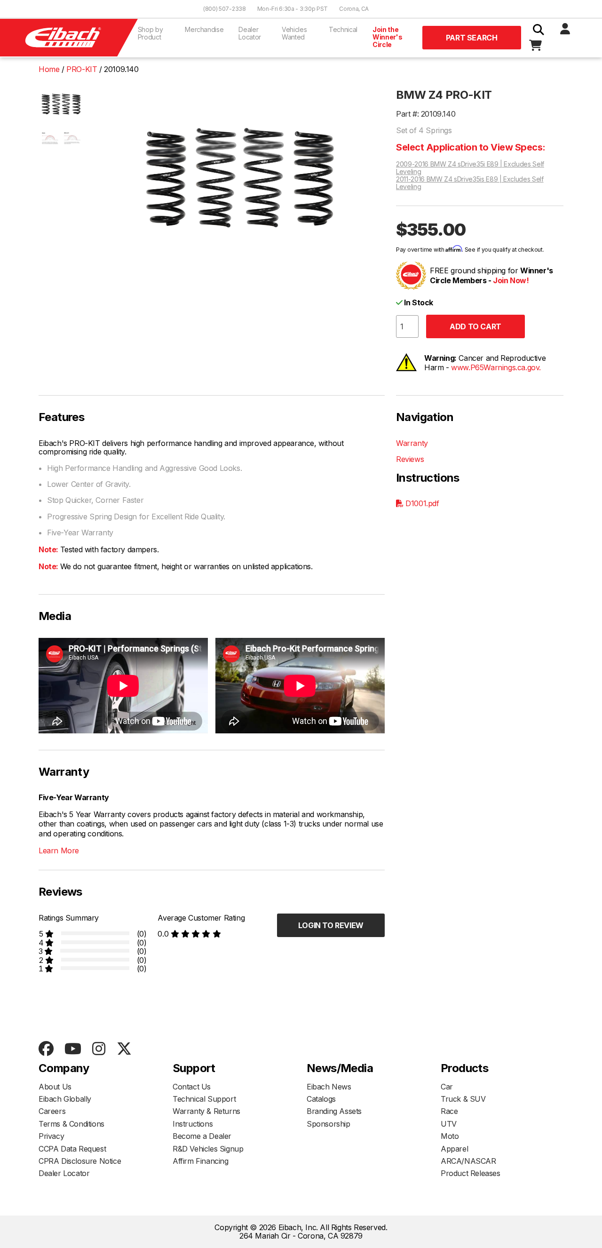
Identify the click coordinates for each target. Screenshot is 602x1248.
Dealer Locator (249, 33)
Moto (450, 1136)
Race (449, 1111)
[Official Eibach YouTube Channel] (72, 1049)
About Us (55, 1086)
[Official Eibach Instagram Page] (98, 1049)
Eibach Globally (65, 1099)
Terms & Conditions (71, 1124)
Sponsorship (328, 1124)
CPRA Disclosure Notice (80, 1161)
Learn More (59, 850)
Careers (52, 1111)
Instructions (193, 1124)
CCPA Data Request (72, 1149)
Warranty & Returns (206, 1111)
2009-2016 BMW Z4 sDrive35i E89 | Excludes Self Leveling (470, 167)
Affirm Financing (201, 1161)
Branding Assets (334, 1111)
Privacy (51, 1136)
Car (447, 1086)
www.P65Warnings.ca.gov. (496, 367)
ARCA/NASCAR (468, 1161)
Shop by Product (150, 33)
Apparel (454, 1149)
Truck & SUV (463, 1099)
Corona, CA (354, 8)
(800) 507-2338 (224, 8)
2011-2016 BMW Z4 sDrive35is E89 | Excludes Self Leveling (470, 183)
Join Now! (511, 280)
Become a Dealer (202, 1136)
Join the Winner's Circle (387, 36)
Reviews (410, 459)
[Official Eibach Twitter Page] (124, 1049)
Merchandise (204, 29)
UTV (449, 1124)
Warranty (412, 443)
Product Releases (470, 1173)
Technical (343, 29)
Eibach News (329, 1086)
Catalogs (321, 1099)
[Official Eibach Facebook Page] (46, 1049)
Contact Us (192, 1086)
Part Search (472, 37)
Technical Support (204, 1099)
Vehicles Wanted (294, 33)
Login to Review (331, 925)
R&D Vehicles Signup (208, 1149)
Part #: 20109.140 (425, 114)
